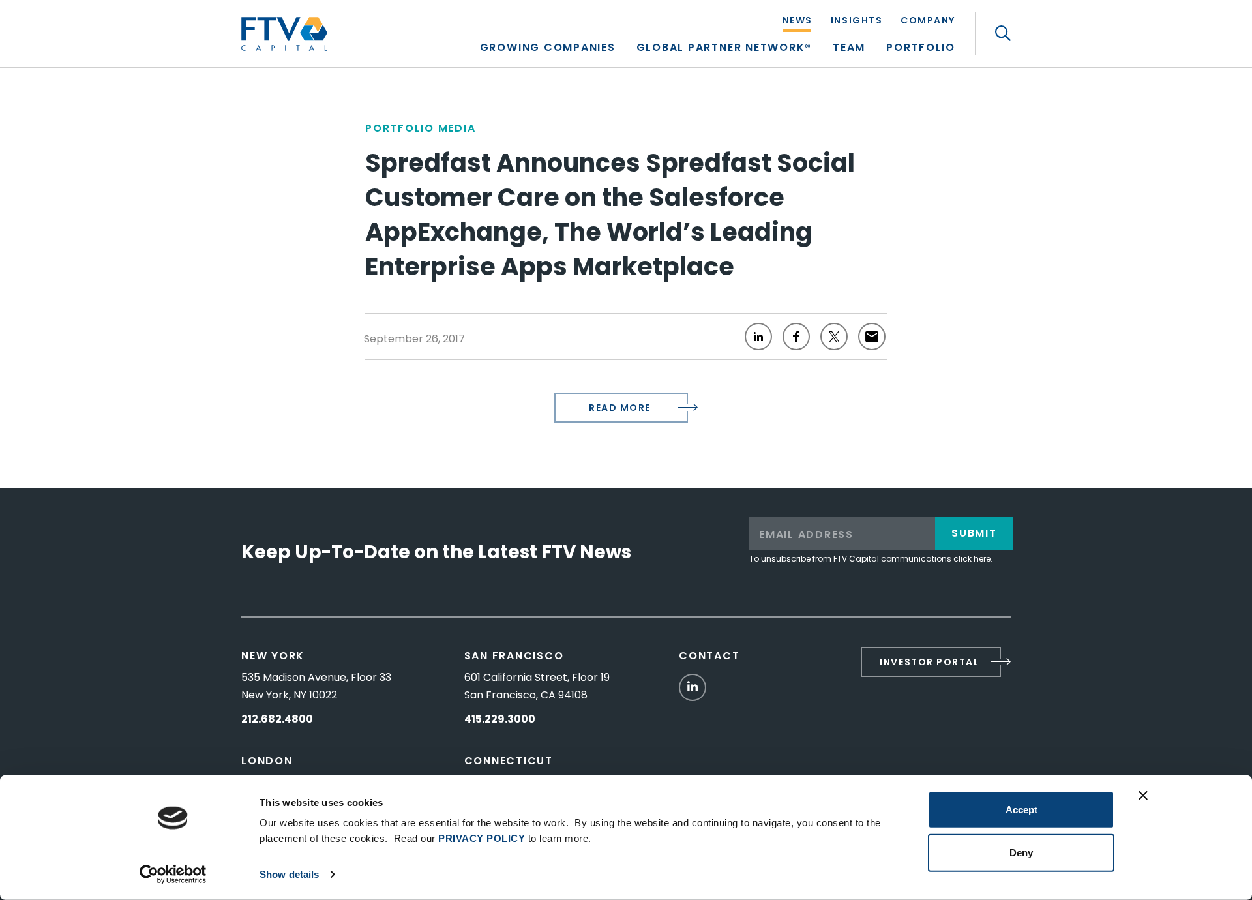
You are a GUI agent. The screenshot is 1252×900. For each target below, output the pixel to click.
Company (928, 21)
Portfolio (920, 48)
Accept (1021, 809)
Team (849, 48)
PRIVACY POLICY (481, 838)
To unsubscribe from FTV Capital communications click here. (870, 558)
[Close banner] (1143, 795)
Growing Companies (548, 48)
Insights (856, 21)
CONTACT (709, 655)
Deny (1021, 852)
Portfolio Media (420, 128)
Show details (289, 874)
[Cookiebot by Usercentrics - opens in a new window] (173, 874)
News (797, 21)
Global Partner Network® (724, 48)
